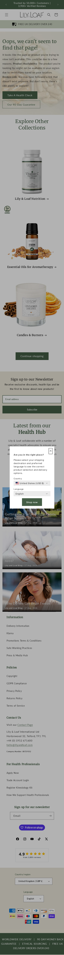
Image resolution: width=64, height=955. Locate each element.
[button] (50, 451)
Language (19, 489)
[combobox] (30, 483)
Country (18, 478)
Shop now (32, 502)
